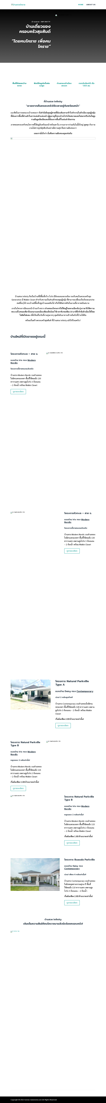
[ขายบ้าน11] (53, 931)
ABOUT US (90, 5)
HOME (80, 5)
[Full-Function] (53, 138)
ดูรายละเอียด (18, 391)
